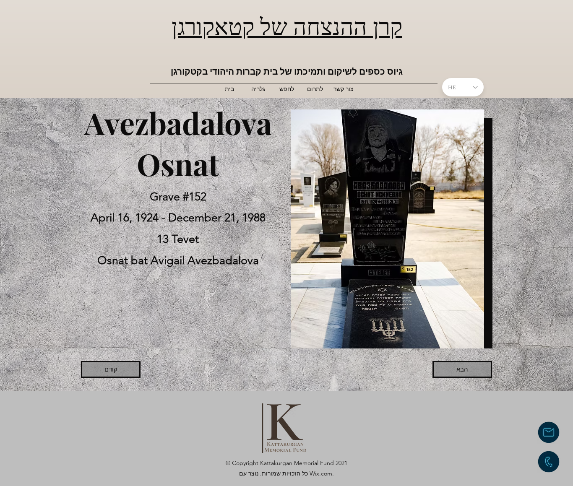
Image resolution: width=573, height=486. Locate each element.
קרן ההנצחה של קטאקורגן (287, 25)
